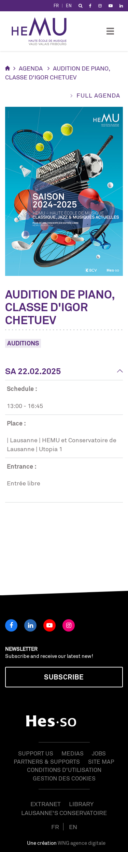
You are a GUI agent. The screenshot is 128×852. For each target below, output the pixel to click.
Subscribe (64, 677)
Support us (35, 753)
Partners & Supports (47, 761)
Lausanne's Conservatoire (64, 812)
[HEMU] (42, 31)
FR (56, 6)
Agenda (31, 68)
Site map (101, 761)
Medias (72, 753)
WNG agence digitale (81, 843)
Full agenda (98, 95)
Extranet (45, 804)
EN (69, 6)
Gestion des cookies (64, 778)
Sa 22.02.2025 (33, 371)
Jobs (99, 753)
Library (81, 804)
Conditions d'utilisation (64, 769)
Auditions (23, 343)
